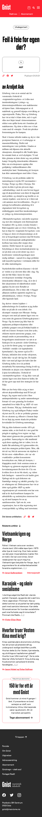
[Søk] (33, 8)
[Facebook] (4, 796)
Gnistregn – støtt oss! (11, 769)
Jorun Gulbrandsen (13, 572)
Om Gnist (6, 750)
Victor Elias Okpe (13, 619)
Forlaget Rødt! (8, 774)
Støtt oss (13, 14)
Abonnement (27, 14)
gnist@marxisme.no (11, 809)
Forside (5, 746)
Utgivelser (7, 755)
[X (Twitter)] (11, 796)
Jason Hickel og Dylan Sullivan (19, 669)
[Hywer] (6, 7)
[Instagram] (19, 796)
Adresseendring (9, 760)
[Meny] (38, 7)
